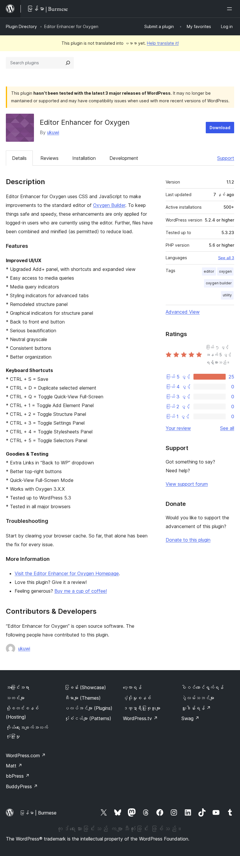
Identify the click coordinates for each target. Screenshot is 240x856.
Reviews (49, 158)
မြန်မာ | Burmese (38, 813)
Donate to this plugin (188, 540)
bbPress (18, 776)
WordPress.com (26, 755)
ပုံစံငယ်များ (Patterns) (87, 718)
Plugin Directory (21, 26)
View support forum (187, 484)
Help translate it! (163, 43)
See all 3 (226, 257)
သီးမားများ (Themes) (82, 698)
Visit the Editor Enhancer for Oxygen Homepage (67, 573)
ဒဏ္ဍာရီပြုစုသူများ (141, 708)
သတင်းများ (15, 698)
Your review (178, 428)
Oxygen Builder (109, 205)
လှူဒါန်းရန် (196, 708)
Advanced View (183, 312)
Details (19, 158)
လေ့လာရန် (132, 687)
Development (123, 158)
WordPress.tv (140, 718)
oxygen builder (219, 283)
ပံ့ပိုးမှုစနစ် (137, 698)
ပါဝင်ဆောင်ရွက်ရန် (202, 687)
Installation (84, 158)
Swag (190, 718)
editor (209, 271)
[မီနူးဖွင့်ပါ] (230, 9)
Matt (14, 766)
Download (220, 127)
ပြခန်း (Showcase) (85, 687)
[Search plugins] (68, 63)
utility (227, 295)
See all (227, 428)
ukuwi (53, 132)
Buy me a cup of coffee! (80, 591)
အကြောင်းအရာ (17, 687)
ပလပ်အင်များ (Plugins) (88, 708)
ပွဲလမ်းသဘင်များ (197, 698)
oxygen (225, 271)
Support (225, 158)
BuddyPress (22, 786)
